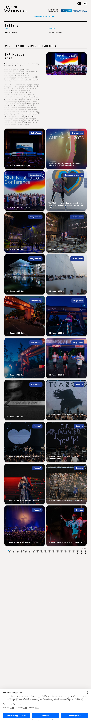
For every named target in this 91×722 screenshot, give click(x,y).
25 (18, 552)
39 (74, 552)
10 (38, 550)
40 (78, 552)
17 (66, 550)
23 (10, 552)
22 (86, 550)
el (79, 3)
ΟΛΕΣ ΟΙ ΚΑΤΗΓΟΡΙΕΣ (55, 33)
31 (42, 552)
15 (58, 550)
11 (42, 550)
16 (62, 550)
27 (26, 552)
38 (70, 552)
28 (30, 552)
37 (66, 552)
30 (38, 552)
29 (34, 552)
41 (82, 552)
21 (82, 550)
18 (70, 550)
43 (78, 553)
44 (82, 553)
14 (54, 550)
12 (46, 550)
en (85, 3)
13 (50, 550)
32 (46, 552)
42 (86, 552)
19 (74, 550)
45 (86, 553)
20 (78, 550)
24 (14, 552)
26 (22, 552)
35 (58, 552)
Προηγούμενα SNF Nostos (44, 16)
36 (62, 552)
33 (50, 552)
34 (54, 552)
